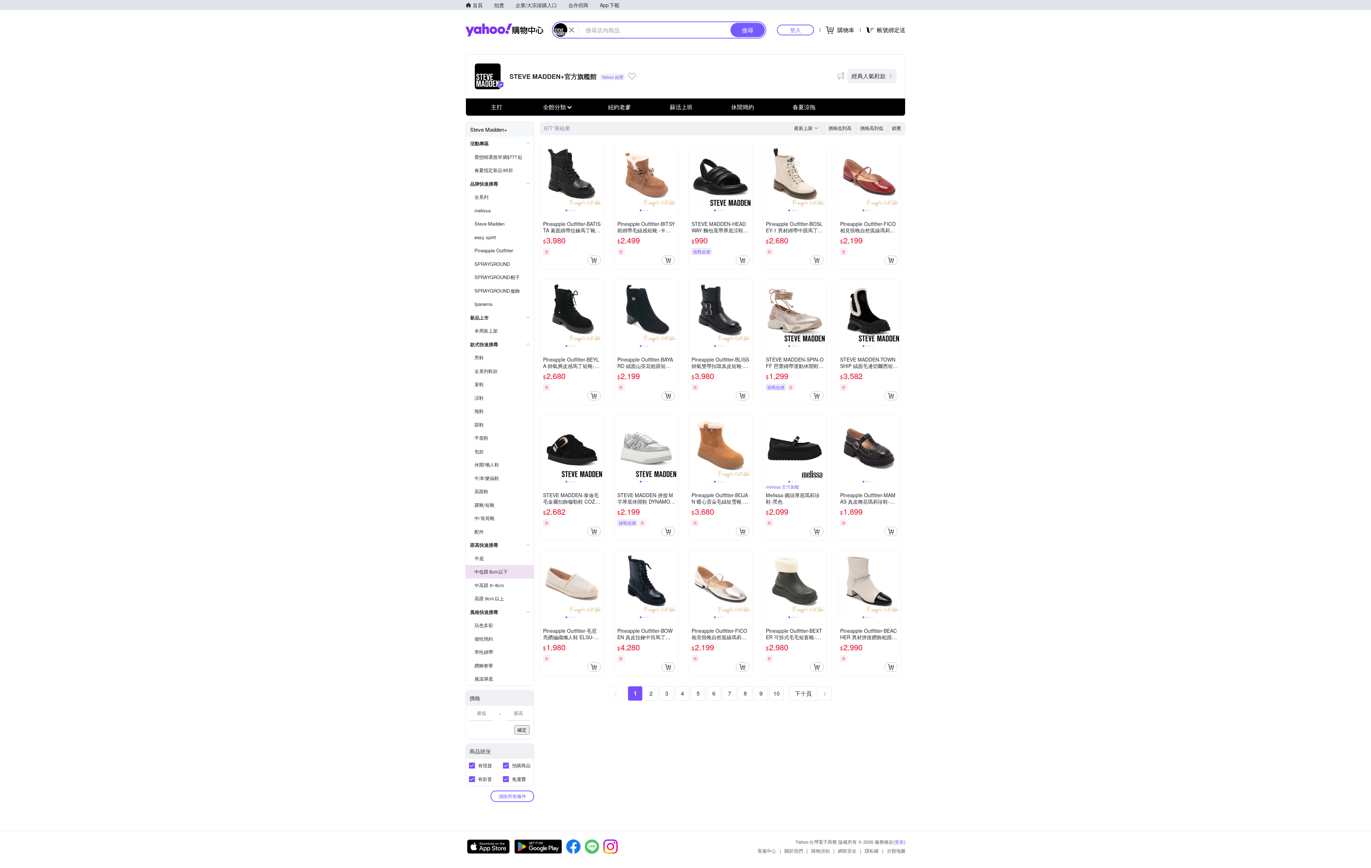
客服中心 (767, 850)
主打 (496, 107)
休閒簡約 (742, 107)
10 (776, 693)
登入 (795, 30)
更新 (899, 841)
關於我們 (793, 850)
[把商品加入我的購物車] (594, 260)
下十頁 (803, 693)
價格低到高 (840, 128)
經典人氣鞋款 (869, 76)
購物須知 (820, 850)
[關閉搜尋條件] (571, 30)
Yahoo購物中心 (504, 30)
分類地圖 (896, 850)
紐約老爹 (619, 107)
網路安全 (847, 850)
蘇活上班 (681, 107)
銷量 (896, 128)
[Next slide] (599, 176)
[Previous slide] (544, 176)
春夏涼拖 (804, 107)
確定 (522, 729)
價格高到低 (871, 128)
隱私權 (872, 850)
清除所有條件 (512, 796)
